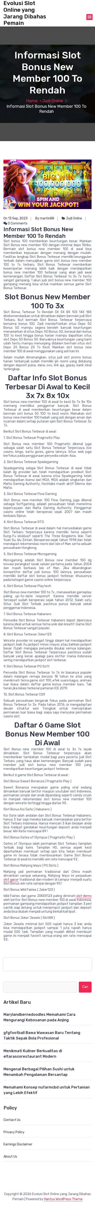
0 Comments (17, 223)
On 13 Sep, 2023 (15, 218)
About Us (10, 1157)
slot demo (84, 896)
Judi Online (52, 100)
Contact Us (12, 1120)
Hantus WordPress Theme (63, 1199)
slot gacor (11, 880)
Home (32, 100)
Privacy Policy (13, 1132)
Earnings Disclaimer (17, 1144)
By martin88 (44, 218)
